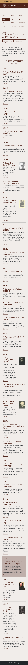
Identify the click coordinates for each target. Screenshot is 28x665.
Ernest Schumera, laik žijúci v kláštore (13, 386)
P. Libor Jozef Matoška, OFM (8, 609)
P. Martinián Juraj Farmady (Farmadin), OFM (12, 563)
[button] (24, 5)
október (4, 26)
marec (20, 15)
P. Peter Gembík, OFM (13, 146)
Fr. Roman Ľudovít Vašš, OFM (9, 202)
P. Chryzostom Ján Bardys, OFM (10, 360)
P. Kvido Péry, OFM (12, 91)
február (12, 15)
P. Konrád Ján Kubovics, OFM (8, 585)
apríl (3, 19)
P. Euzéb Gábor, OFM (13, 272)
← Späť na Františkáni (7, 1)
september (22, 22)
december (21, 26)
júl (3, 22)
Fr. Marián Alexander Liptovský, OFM (11, 182)
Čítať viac (5, 83)
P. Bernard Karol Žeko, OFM (9, 164)
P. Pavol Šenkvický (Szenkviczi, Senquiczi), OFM (13, 426)
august (12, 22)
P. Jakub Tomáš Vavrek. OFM (9, 403)
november (13, 26)
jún (20, 19)
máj (12, 19)
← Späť (4, 32)
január (3, 15)
